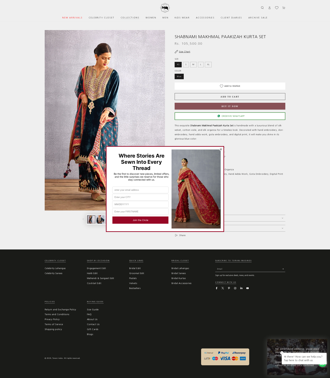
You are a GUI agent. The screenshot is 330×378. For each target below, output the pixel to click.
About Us (92, 319)
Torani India (57, 358)
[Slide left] (83, 219)
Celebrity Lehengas (55, 268)
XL (208, 64)
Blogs (90, 334)
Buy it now (230, 106)
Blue (179, 76)
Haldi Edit (92, 273)
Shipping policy (53, 329)
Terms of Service (54, 324)
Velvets (133, 283)
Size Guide (93, 309)
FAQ (89, 314)
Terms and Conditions (57, 314)
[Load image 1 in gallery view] (91, 219)
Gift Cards (92, 329)
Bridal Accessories (181, 283)
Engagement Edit (96, 268)
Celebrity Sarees (53, 273)
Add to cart (230, 96)
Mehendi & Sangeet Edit (100, 278)
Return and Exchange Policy (60, 309)
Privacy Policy (52, 319)
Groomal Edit (136, 273)
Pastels (132, 278)
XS (178, 64)
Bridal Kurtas (179, 278)
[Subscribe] (283, 269)
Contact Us (93, 324)
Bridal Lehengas (180, 268)
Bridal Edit (135, 268)
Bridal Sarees (179, 273)
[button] (262, 8)
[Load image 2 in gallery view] (100, 219)
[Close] (323, 343)
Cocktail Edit (94, 283)
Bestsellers (134, 288)
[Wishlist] (276, 7)
